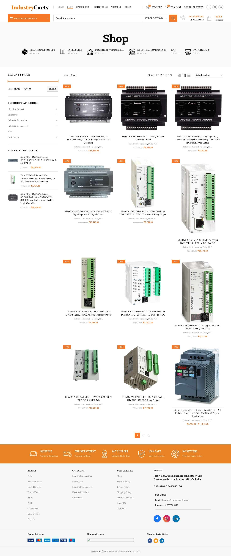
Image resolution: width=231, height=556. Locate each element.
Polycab (31, 519)
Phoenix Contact (35, 481)
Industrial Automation (17, 120)
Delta (96, 147)
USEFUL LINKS (125, 471)
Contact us (121, 508)
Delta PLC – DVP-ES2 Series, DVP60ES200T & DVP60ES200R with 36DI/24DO (38, 160)
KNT (10, 131)
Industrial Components (18, 126)
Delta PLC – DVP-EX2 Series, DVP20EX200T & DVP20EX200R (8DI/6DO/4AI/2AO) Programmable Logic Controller (36, 198)
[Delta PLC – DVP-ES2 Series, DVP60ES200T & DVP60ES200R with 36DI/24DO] (13, 162)
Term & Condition (125, 498)
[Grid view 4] (188, 75)
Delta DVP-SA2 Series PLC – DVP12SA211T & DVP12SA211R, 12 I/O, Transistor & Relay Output (37, 178)
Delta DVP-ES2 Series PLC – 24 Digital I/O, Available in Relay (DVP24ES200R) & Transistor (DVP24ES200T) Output (197, 139)
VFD (210, 420)
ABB (30, 498)
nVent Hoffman (34, 487)
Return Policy (123, 487)
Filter (52, 89)
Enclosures (12, 115)
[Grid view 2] (179, 75)
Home (66, 75)
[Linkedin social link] (220, 7)
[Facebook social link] (208, 7)
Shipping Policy (124, 492)
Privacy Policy (123, 481)
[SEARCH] (173, 18)
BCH (30, 503)
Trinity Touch (34, 492)
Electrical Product (16, 109)
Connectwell (33, 508)
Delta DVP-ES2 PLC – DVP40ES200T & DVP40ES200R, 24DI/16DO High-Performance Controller (88, 139)
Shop (119, 476)
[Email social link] (214, 7)
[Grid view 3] (184, 75)
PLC (101, 147)
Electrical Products (80, 492)
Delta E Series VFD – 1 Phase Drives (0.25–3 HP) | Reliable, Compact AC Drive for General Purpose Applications (197, 413)
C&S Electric (33, 514)
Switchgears (13, 137)
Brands (32, 471)
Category (78, 471)
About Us (121, 503)
